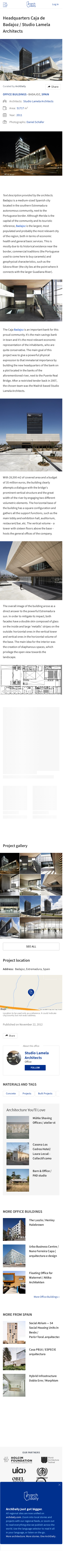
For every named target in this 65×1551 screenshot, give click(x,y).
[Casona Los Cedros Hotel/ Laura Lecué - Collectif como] (17, 1153)
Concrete (11, 1093)
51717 (20, 108)
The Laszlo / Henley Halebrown (42, 1222)
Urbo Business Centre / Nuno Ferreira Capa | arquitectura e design (44, 1251)
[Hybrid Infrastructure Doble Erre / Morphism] (14, 1385)
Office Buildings (15, 94)
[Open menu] (4, 4)
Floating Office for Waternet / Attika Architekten (41, 1278)
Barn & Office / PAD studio (42, 1173)
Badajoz (21, 226)
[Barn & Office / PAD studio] (17, 1180)
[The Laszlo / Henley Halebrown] (14, 1229)
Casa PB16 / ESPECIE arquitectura (42, 1352)
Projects (27, 1093)
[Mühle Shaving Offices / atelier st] (17, 1127)
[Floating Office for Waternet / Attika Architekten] (14, 1282)
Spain (45, 94)
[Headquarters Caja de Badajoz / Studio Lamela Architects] (30, 863)
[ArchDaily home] (31, 4)
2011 (19, 115)
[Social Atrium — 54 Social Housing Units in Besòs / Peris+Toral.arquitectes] (14, 1332)
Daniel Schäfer (35, 122)
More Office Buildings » (46, 1297)
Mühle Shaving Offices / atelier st (44, 1120)
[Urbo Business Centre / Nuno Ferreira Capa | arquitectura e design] (14, 1255)
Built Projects (45, 1093)
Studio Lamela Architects (38, 101)
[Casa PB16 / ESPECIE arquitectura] (14, 1358)
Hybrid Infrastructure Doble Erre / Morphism (43, 1378)
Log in (55, 4)
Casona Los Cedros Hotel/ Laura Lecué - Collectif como (42, 1151)
